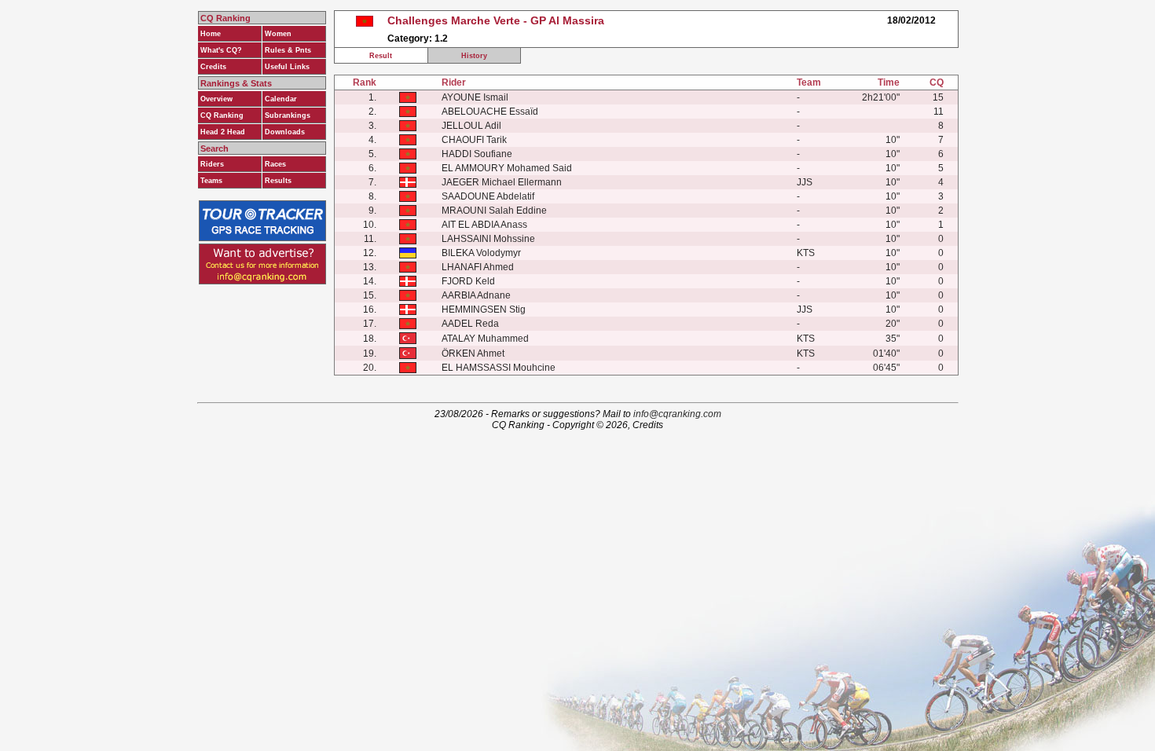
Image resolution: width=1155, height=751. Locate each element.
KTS (806, 252)
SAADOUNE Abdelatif (488, 196)
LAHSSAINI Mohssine (488, 238)
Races (275, 164)
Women (278, 34)
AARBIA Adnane (476, 295)
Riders (212, 164)
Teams (211, 181)
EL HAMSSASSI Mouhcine (499, 367)
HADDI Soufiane (477, 153)
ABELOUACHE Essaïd (490, 111)
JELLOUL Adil (471, 125)
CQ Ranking (222, 115)
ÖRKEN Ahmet (473, 353)
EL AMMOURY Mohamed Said (507, 168)
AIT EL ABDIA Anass (484, 224)
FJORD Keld (468, 281)
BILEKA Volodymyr (481, 252)
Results (278, 181)
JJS (804, 182)
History (474, 56)
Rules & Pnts (288, 50)
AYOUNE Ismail (475, 97)
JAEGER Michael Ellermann (502, 182)
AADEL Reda (470, 323)
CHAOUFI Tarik (474, 139)
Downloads (285, 132)
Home (210, 34)
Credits (213, 67)
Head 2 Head (222, 132)
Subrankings (287, 115)
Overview (216, 99)
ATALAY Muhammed (485, 338)
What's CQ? (221, 50)
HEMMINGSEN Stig (484, 309)
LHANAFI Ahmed (478, 267)
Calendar (281, 99)
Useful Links (287, 67)
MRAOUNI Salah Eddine (494, 210)
